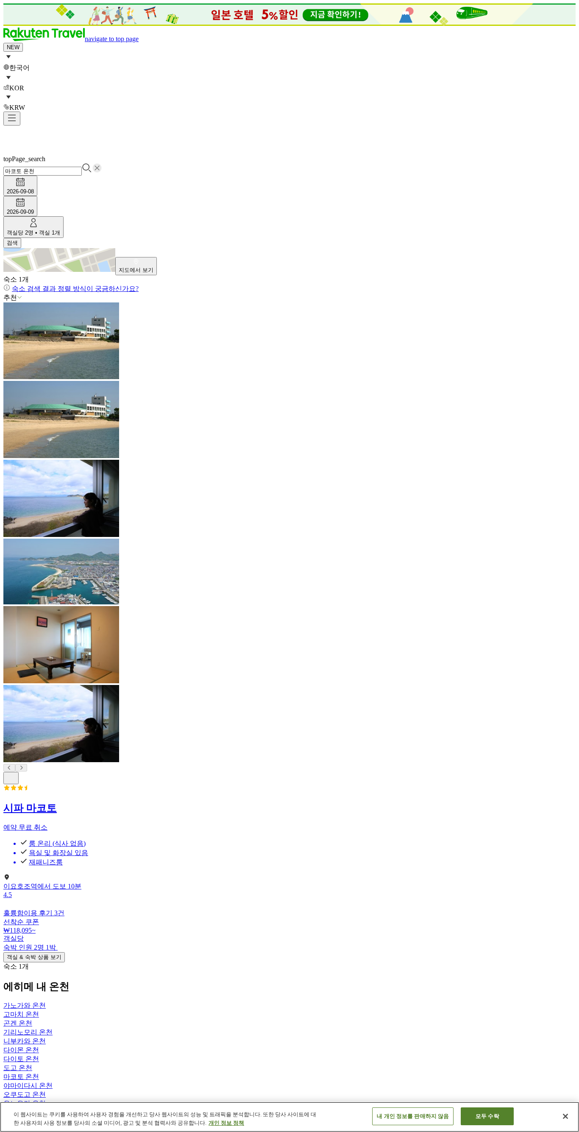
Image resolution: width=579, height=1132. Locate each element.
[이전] (9, 767)
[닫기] (565, 1116)
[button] (71, 38)
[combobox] (289, 165)
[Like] (11, 778)
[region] (289, 1117)
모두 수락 (487, 1116)
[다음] (21, 767)
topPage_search (24, 158)
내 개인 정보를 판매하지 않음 (413, 1116)
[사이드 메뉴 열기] (11, 119)
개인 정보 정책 (226, 1123)
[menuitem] (289, 62)
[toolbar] (289, 196)
